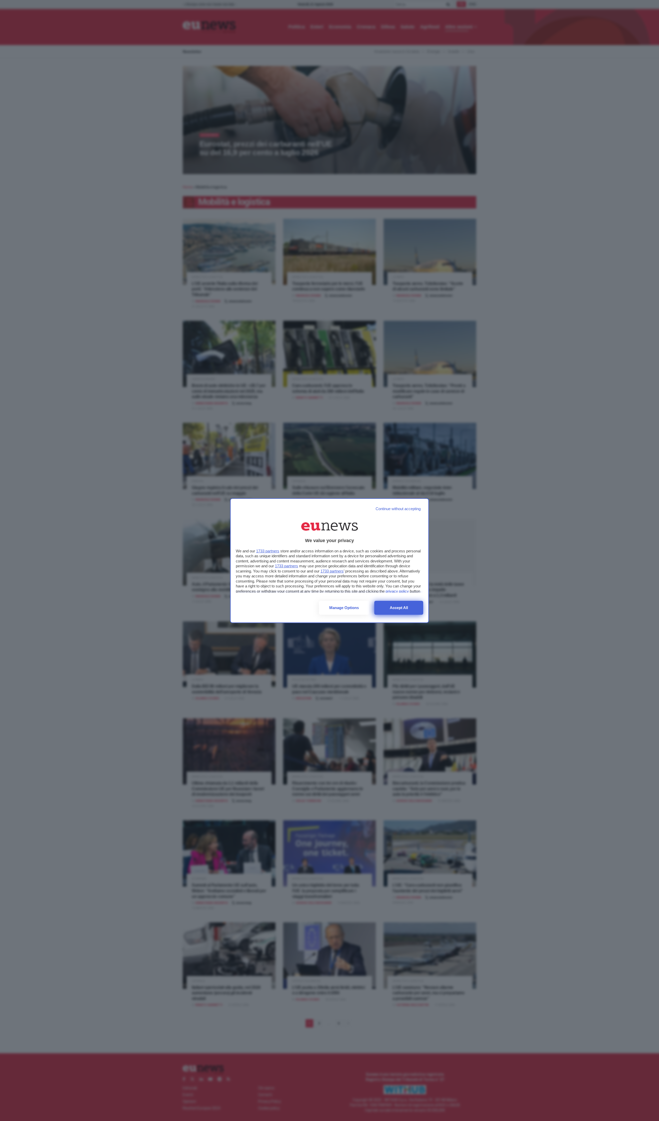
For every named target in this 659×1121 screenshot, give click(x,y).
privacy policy (397, 591)
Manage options (344, 607)
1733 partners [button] (267, 551)
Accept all (399, 607)
